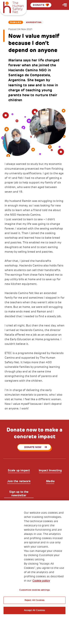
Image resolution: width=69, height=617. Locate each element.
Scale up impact (19, 470)
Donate (39, 5)
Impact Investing (50, 470)
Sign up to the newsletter (18, 493)
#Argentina (34, 22)
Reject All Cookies (34, 600)
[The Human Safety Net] (13, 7)
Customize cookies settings (34, 590)
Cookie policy (41, 580)
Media (50, 481)
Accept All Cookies (34, 610)
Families (15, 22)
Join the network (18, 481)
